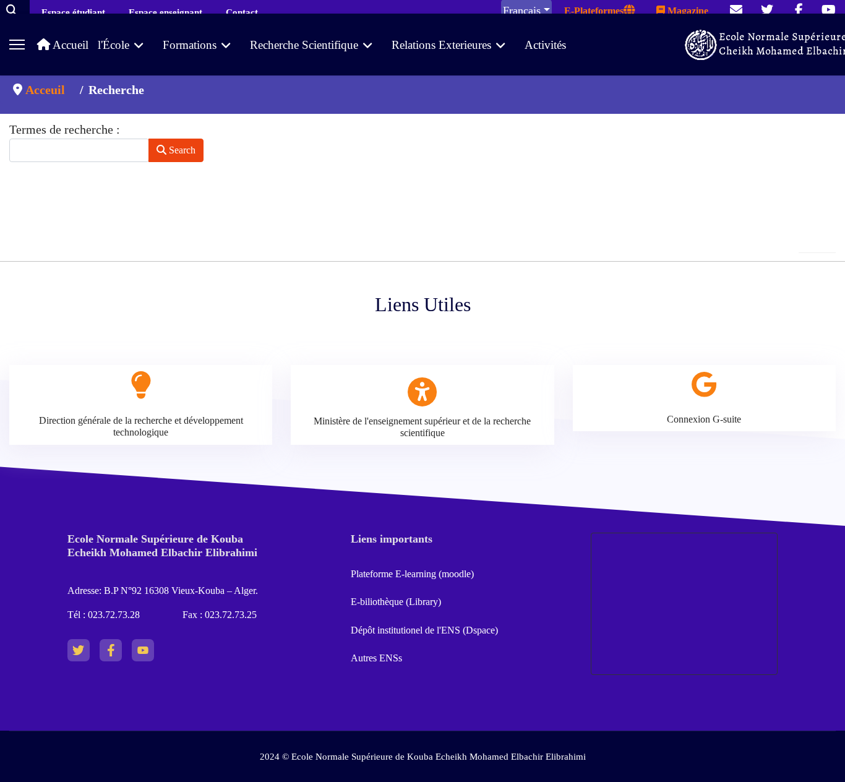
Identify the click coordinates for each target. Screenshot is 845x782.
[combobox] (79, 150)
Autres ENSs (376, 658)
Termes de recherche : (64, 129)
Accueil (69, 44)
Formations (190, 44)
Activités (545, 44)
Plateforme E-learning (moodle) (413, 574)
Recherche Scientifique (304, 44)
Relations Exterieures (441, 44)
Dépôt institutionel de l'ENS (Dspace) (424, 630)
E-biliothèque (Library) (396, 601)
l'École (113, 44)
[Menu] (17, 44)
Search (180, 150)
